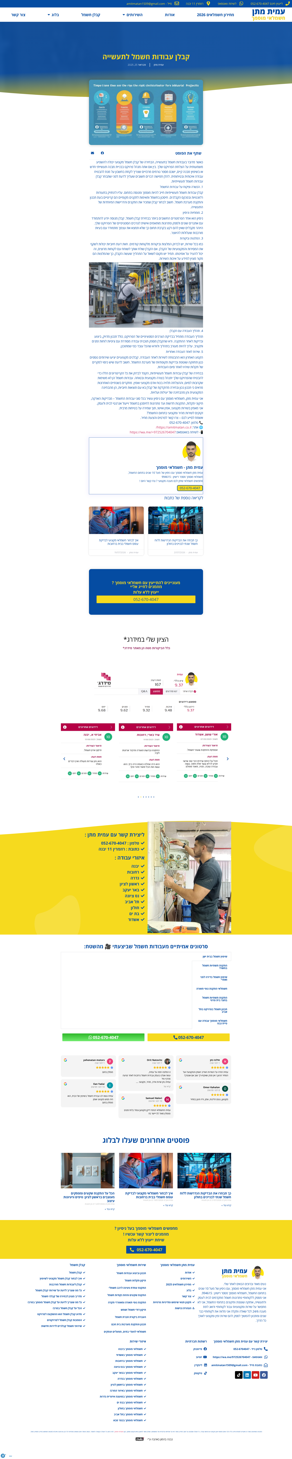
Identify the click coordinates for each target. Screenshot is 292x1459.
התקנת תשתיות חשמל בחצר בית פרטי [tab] (214, 999)
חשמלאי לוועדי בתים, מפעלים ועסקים (125, 1331)
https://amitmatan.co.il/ (173, 427)
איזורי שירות (138, 1341)
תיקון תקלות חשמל (135, 1280)
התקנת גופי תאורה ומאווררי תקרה (127, 1302)
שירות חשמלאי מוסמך (131, 1265)
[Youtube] (255, 1375)
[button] (102, 153)
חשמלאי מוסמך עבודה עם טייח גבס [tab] (212, 1022)
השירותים (135, 14)
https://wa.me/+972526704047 (153, 432)
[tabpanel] (126, 990)
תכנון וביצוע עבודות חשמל (131, 1273)
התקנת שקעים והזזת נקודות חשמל (126, 1295)
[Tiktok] (239, 1375)
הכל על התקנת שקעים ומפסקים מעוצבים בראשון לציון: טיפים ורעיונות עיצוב (89, 1197)
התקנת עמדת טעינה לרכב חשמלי (127, 1287)
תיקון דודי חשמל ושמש (133, 1309)
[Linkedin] (247, 1375)
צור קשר (18, 14)
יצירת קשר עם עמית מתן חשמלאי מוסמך (241, 1341)
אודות (170, 14)
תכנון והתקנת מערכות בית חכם (128, 1324)
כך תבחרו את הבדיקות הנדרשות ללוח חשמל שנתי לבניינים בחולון (176, 542)
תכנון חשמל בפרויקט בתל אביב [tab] (213, 1010)
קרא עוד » (226, 1205)
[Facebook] (264, 1375)
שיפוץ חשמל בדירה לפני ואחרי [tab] (213, 978)
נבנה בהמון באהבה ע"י (160, 1439)
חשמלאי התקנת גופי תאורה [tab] (211, 988)
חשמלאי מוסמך (118, 1432)
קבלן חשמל (90, 14)
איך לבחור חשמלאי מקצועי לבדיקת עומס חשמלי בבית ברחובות (118, 542)
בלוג (55, 14)
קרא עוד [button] (166, 1086)
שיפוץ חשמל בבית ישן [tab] (215, 956)
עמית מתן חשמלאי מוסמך (177, 1265)
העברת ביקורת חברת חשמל (130, 1317)
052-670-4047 (190, 488)
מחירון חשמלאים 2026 (215, 14)
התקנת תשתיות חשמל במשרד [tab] (214, 967)
